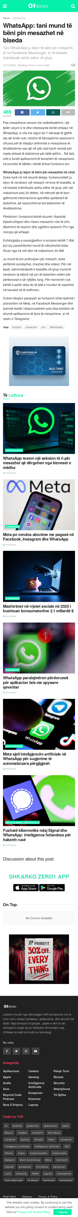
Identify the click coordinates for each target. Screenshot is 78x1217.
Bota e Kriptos (13, 1105)
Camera (33, 1071)
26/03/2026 (10, 768)
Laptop (33, 1105)
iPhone (9, 1153)
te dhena (33, 1180)
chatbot (22, 1132)
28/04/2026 (10, 616)
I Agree (62, 1212)
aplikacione (50, 1125)
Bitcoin (9, 1132)
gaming (25, 1139)
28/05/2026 (10, 544)
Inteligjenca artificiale (17, 1146)
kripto (21, 1153)
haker (51, 1139)
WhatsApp (56, 327)
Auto (6, 1089)
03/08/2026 (10, 473)
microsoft (61, 1159)
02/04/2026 (10, 692)
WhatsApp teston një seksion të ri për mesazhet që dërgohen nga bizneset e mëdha (37, 463)
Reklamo (27, 1196)
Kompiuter (35, 1093)
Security (59, 1083)
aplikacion (33, 1125)
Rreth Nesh (9, 1196)
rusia (8, 1173)
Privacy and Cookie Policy (33, 1212)
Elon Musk (54, 1132)
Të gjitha (60, 1095)
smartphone (64, 1173)
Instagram (66, 1139)
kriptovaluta (59, 1153)
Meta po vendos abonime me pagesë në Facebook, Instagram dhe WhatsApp (38, 537)
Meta (48, 1159)
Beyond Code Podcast (12, 1097)
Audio (7, 1083)
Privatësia (42, 1166)
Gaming (33, 1077)
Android (17, 1125)
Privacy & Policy (48, 1196)
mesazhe (31, 327)
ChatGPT (37, 1132)
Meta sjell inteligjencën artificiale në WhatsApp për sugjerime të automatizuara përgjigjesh (34, 759)
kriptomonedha (38, 1153)
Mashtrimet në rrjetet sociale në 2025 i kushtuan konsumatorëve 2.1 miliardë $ (38, 608)
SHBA (35, 1173)
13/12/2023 (9, 65)
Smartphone (62, 1089)
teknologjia (66, 1180)
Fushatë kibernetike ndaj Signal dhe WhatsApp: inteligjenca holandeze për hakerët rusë (37, 835)
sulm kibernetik (14, 1180)
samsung (21, 1173)
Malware (10, 1159)
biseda (16, 327)
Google (39, 1139)
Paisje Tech (61, 1071)
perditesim (25, 1166)
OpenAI (9, 1166)
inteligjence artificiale (47, 1146)
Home (6, 18)
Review (58, 1077)
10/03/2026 (10, 845)
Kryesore (12, 526)
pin (44, 327)
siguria (48, 1173)
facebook (10, 1139)
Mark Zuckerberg (30, 1159)
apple (65, 1125)
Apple (7, 1077)
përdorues (59, 1166)
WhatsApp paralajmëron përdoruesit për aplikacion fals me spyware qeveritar (35, 682)
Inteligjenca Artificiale (22, 822)
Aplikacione (19, 18)
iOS (67, 1146)
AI (6, 1125)
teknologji (48, 1180)
